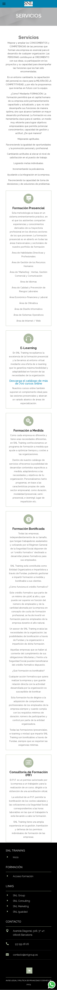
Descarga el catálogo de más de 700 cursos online (28, 382)
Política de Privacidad (29, 980)
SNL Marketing (21, 906)
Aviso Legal (11, 980)
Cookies (44, 980)
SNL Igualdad (20, 911)
